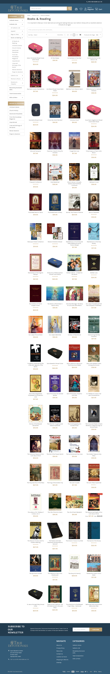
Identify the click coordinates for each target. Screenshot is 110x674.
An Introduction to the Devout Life (93, 58)
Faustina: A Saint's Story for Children (55, 151)
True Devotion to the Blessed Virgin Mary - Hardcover (74, 605)
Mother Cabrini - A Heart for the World (74, 273)
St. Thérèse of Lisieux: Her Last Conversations (93, 394)
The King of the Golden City (55, 482)
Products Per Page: (89, 35)
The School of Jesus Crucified (74, 541)
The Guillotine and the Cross (74, 454)
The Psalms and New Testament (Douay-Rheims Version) (55, 542)
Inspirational (16, 61)
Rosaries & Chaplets (14, 83)
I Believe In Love (93, 182)
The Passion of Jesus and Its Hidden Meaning (35, 541)
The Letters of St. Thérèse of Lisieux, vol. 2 (35, 513)
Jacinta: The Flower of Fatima (74, 212)
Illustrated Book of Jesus (35, 212)
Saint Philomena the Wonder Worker (55, 394)
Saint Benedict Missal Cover (55, 363)
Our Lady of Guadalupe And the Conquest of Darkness (94, 304)
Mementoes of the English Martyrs (35, 273)
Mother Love (93, 273)
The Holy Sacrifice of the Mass (35, 482)
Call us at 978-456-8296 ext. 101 (19, 659)
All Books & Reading (15, 42)
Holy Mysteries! (55, 182)
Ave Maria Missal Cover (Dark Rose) (55, 89)
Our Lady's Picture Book (35, 335)
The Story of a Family (74, 573)
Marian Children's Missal (55, 242)
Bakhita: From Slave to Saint (74, 89)
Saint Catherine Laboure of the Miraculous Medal (74, 364)
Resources (59, 651)
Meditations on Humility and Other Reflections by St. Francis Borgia (74, 243)
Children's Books (17, 45)
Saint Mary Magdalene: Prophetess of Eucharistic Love (35, 395)
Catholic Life (13, 24)
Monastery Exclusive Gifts (15, 88)
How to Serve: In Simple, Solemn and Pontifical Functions (74, 183)
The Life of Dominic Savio (55, 512)
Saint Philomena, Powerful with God (74, 394)
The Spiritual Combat (35, 573)
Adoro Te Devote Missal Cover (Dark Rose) (35, 58)
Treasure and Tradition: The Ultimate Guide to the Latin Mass (55, 606)
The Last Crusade (74, 482)
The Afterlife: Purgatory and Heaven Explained (55, 424)
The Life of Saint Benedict (74, 512)
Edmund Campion (35, 151)
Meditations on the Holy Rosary (94, 242)
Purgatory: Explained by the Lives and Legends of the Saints (36, 365)
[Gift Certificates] (77, 9)
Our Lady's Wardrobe (55, 335)
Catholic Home (13, 20)
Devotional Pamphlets (15, 51)
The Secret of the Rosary (94, 541)
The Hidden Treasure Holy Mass (93, 454)
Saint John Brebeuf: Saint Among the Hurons (94, 364)
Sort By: (30, 35)
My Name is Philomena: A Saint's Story (55, 304)
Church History (16, 48)
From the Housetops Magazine (15, 56)
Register (90, 9)
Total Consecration (15, 93)
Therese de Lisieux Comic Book (93, 574)
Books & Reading (16, 37)
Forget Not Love (74, 151)
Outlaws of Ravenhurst (74, 335)
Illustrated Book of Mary (55, 212)
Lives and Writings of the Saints (16, 65)
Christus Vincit (74, 120)
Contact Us (59, 654)
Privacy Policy (60, 648)
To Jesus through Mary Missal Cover (35, 605)
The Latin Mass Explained (93, 482)
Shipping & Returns (62, 659)
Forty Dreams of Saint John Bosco (94, 151)
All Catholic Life (15, 28)
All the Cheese (55, 58)
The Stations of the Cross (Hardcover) (55, 574)
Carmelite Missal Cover (35, 120)
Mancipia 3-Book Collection (35, 242)
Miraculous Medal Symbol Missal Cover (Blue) (55, 273)
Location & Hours (61, 656)
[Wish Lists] (81, 9)
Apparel (13, 31)
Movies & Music (16, 79)
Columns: (60, 35)
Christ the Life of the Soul (55, 120)
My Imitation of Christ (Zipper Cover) (35, 304)
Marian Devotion (17, 69)
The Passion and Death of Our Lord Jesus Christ (93, 513)
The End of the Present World (55, 454)
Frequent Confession (36, 182)
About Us (59, 645)
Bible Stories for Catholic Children (94, 89)
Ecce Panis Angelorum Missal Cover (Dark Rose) (93, 120)
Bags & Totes (15, 34)
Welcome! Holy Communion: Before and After (94, 605)
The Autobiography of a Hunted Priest (74, 424)
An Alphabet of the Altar (74, 58)
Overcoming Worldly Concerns (94, 335)
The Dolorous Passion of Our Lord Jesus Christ (35, 454)
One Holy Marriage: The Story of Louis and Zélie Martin (74, 304)
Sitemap (58, 662)
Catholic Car (14, 75)
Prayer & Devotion (17, 72)
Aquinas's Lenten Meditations (35, 89)
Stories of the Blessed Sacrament (35, 424)
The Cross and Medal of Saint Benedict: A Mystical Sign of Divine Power (93, 425)
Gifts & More (13, 97)
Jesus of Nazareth (94, 212)
